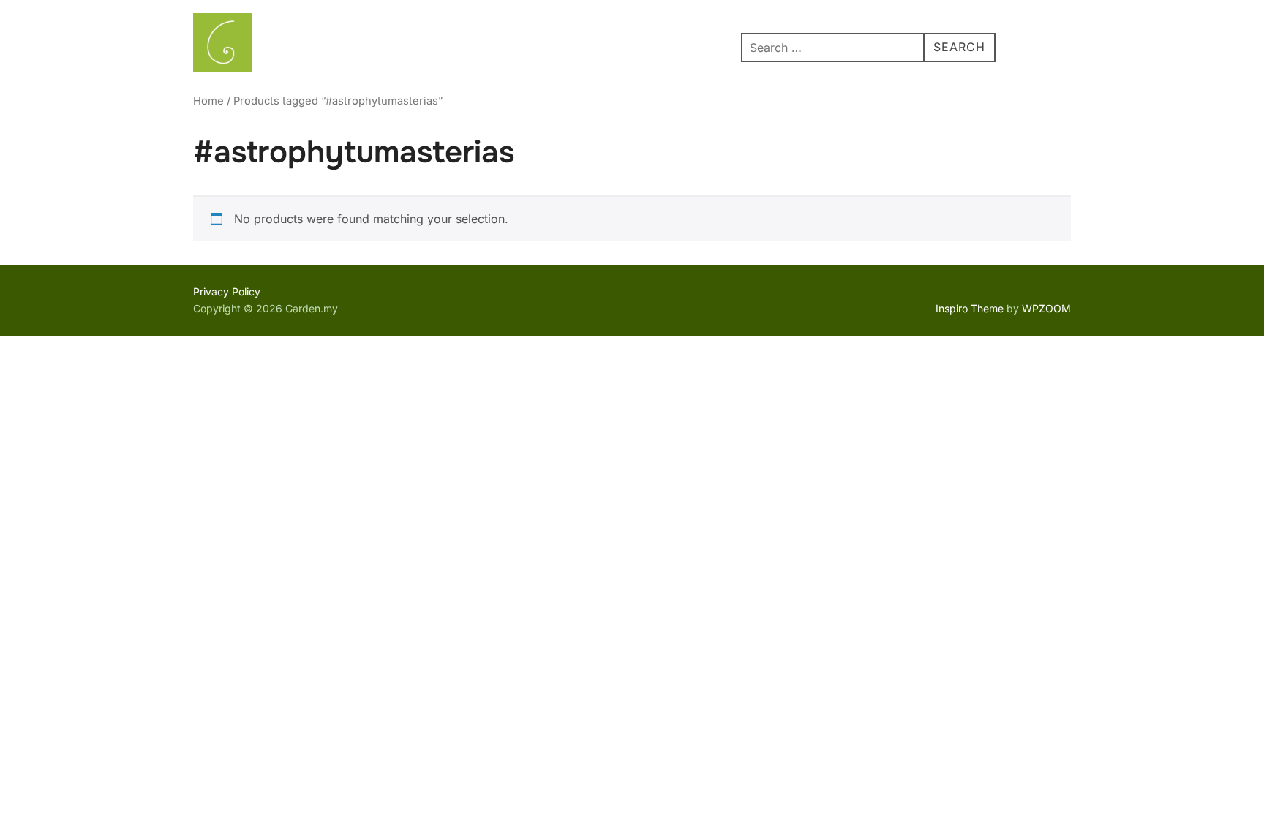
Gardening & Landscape (411, 45)
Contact (538, 45)
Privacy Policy (226, 291)
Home (208, 101)
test (723, 45)
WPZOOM (1046, 308)
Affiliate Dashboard (637, 45)
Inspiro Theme (970, 308)
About (306, 45)
